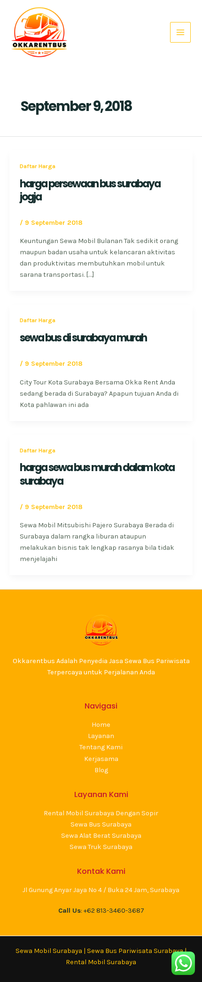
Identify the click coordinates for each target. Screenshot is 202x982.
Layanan (101, 736)
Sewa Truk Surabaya (101, 847)
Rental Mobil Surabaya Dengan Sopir (101, 813)
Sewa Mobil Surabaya (49, 951)
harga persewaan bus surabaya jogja (90, 190)
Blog (101, 770)
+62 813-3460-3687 (114, 911)
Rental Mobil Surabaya (101, 962)
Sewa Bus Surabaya (101, 824)
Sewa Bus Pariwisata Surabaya (136, 951)
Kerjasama (101, 759)
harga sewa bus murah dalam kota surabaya (97, 474)
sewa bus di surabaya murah (83, 338)
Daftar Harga (37, 166)
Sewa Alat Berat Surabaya (101, 836)
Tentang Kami (101, 747)
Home (101, 725)
